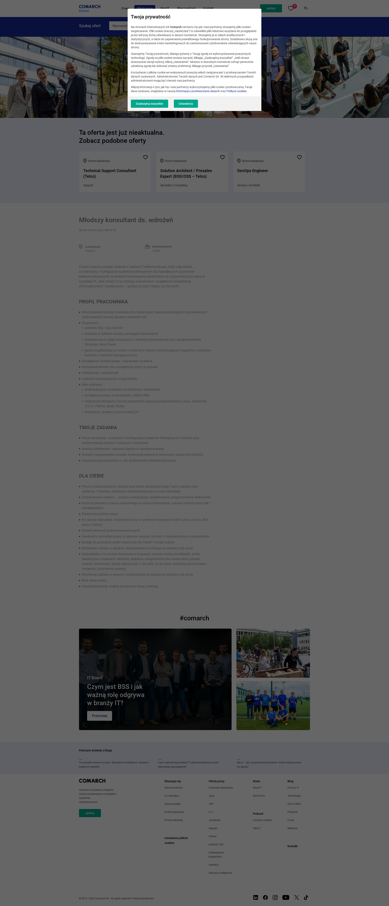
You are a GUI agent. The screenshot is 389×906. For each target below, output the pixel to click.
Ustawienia (186, 103)
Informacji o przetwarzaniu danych (198, 91)
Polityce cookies (237, 91)
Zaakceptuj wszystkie (149, 103)
